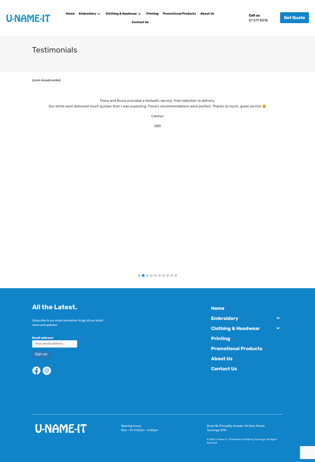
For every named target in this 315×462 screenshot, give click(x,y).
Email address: (43, 338)
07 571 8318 (258, 20)
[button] (98, 14)
